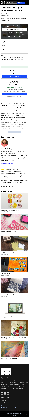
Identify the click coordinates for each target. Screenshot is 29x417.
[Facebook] (5, 393)
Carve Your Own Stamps (7, 252)
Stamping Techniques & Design (9, 231)
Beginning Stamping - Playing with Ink (11, 295)
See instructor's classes (7, 163)
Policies (14, 415)
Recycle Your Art (5, 273)
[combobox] (11, 2)
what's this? (22, 67)
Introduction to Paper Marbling (9, 358)
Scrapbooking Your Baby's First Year (10, 210)
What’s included (17, 98)
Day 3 (3, 49)
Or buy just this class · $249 (14, 37)
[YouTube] (2, 393)
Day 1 (3, 42)
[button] (25, 413)
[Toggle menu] (27, 2)
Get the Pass (21, 2)
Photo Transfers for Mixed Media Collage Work (13, 337)
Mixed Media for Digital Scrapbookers (11, 316)
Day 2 (3, 45)
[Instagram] (8, 393)
